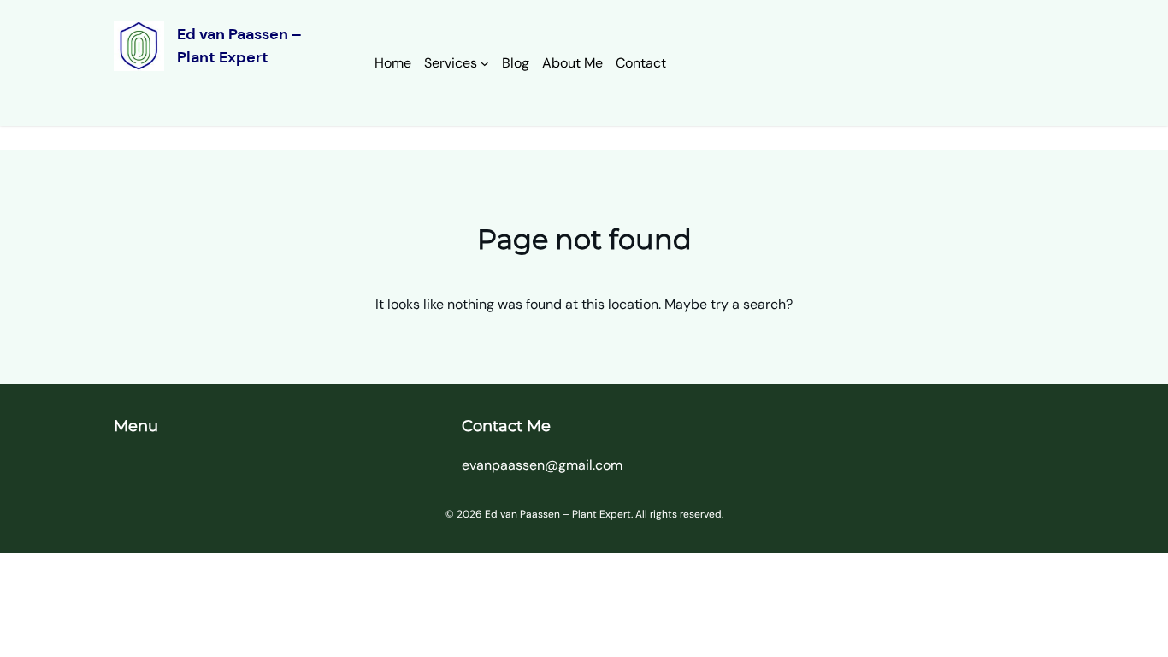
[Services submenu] (485, 63)
